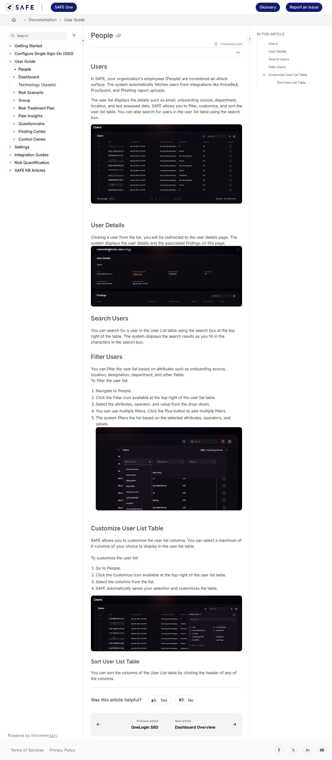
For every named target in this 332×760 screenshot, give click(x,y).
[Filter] (74, 36)
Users (273, 43)
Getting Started (28, 45)
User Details (278, 51)
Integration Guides (32, 154)
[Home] (20, 7)
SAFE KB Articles (30, 170)
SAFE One (64, 7)
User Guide (25, 61)
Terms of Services (27, 750)
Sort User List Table (291, 82)
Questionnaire (31, 123)
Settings (22, 147)
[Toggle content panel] (250, 39)
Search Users (279, 59)
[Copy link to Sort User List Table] (147, 662)
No (190, 700)
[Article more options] (238, 52)
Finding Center (32, 131)
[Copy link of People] (118, 36)
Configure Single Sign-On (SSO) (44, 53)
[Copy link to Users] (115, 67)
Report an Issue (304, 7)
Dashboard (28, 76)
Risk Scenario (31, 92)
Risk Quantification (32, 162)
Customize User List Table (287, 75)
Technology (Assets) (37, 84)
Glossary (268, 7)
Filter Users (277, 67)
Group (24, 100)
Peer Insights (30, 115)
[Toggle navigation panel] (83, 41)
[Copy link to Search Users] (137, 319)
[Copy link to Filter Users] (130, 357)
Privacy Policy (63, 750)
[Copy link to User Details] (132, 226)
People (24, 69)
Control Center (32, 139)
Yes (163, 700)
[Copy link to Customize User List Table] (171, 529)
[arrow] (264, 74)
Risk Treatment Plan (36, 108)
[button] (37, 35)
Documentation (42, 19)
